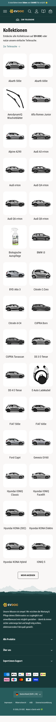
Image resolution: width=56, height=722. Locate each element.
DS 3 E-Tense (41, 356)
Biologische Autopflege (15, 254)
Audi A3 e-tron (41, 151)
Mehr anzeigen (28, 575)
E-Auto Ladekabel (41, 390)
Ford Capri (14, 457)
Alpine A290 (15, 151)
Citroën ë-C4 (15, 323)
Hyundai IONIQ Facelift (41, 493)
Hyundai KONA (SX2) (15, 528)
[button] (5, 11)
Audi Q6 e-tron (14, 218)
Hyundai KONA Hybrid (14, 561)
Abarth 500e (15, 80)
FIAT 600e (41, 424)
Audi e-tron (15, 185)
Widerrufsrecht (20, 703)
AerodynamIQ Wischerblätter (14, 116)
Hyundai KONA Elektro (41, 528)
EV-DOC (22, 709)
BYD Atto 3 (14, 289)
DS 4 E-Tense (15, 390)
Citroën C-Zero (41, 289)
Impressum (8, 703)
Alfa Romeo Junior (41, 114)
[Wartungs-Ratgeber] (43, 11)
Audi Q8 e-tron (41, 218)
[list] (28, 20)
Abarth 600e (41, 80)
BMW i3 (41, 252)
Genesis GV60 (41, 457)
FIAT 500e (15, 424)
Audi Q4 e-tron (41, 185)
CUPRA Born (40, 323)
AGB (31, 703)
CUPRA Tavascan (15, 356)
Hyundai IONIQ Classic (15, 493)
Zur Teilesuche (10, 46)
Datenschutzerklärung (44, 703)
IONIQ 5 (41, 561)
